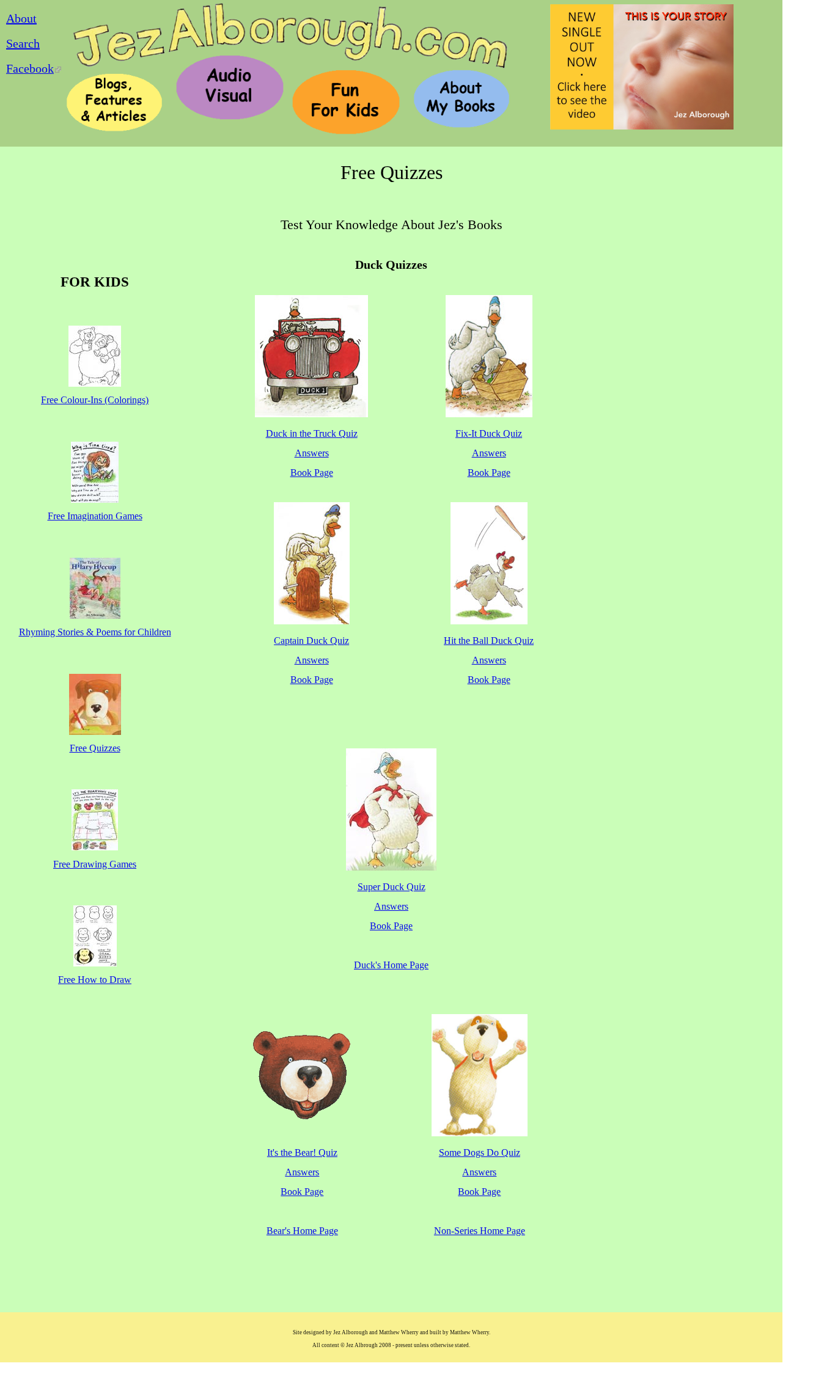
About (21, 18)
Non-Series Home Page (479, 1230)
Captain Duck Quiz (311, 640)
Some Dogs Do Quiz (479, 1152)
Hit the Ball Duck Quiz (489, 640)
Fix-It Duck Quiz (488, 433)
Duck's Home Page (391, 965)
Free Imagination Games (95, 516)
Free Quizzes (95, 748)
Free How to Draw (94, 979)
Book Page (311, 472)
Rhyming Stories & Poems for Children (95, 632)
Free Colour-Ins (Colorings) (95, 400)
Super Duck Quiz (391, 887)
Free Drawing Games (94, 864)
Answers (312, 453)
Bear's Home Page (302, 1230)
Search (23, 43)
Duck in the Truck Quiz (312, 433)
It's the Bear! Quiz (302, 1152)
